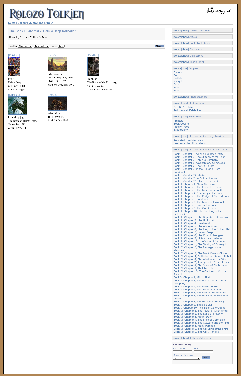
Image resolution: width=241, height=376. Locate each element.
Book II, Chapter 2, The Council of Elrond (198, 186)
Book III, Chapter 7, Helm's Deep (193, 232)
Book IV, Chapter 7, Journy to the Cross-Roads (202, 262)
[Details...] (14, 55)
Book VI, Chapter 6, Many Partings (194, 325)
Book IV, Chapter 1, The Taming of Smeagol (200, 244)
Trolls (177, 87)
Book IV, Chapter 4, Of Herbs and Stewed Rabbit (203, 256)
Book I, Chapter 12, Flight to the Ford (196, 180)
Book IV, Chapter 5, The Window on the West (200, 259)
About (49, 22)
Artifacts (178, 120)
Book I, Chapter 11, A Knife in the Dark (196, 177)
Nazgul (178, 81)
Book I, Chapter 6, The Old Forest (194, 165)
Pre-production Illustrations (190, 143)
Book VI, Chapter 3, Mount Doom (193, 316)
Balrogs (178, 72)
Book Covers (181, 123)
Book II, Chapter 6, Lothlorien (191, 199)
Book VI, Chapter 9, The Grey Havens (196, 331)
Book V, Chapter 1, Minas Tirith (192, 277)
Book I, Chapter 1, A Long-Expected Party (198, 153)
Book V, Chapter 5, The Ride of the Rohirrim (200, 292)
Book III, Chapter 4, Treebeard (192, 223)
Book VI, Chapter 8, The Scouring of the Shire (201, 328)
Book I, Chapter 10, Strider (189, 174)
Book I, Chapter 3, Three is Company (196, 159)
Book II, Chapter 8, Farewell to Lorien (196, 205)
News (11, 22)
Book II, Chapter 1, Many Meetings (194, 183)
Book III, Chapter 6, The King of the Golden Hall (202, 229)
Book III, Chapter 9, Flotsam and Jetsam (198, 238)
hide (184, 68)
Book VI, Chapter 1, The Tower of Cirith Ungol (201, 310)
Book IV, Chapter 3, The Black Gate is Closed (201, 253)
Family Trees (181, 126)
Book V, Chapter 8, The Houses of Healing (199, 301)
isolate (177, 30)
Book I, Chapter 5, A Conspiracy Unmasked (199, 162)
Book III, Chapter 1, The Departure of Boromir (201, 217)
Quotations (36, 22)
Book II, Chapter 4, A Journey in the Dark (198, 193)
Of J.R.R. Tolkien (184, 107)
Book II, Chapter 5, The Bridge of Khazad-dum (201, 196)
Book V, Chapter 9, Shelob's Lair (193, 304)
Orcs (176, 84)
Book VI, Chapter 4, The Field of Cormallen (199, 319)
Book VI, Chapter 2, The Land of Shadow (198, 313)
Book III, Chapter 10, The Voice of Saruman (200, 241)
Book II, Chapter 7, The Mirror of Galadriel (199, 202)
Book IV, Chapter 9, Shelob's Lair (193, 268)
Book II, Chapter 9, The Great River (195, 208)
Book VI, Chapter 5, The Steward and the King (201, 322)
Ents (176, 75)
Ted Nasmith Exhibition (187, 110)
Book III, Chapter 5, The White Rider (195, 226)
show (185, 30)
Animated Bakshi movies (188, 140)
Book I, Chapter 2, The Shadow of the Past (199, 156)
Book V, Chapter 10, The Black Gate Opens (199, 307)
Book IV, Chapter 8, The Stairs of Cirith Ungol (200, 265)
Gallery (22, 22)
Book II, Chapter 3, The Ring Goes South (198, 189)
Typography (181, 129)
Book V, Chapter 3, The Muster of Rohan (198, 286)
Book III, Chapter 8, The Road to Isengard (199, 235)
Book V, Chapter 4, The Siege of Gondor (198, 289)
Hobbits (178, 78)
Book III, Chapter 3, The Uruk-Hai (194, 220)
